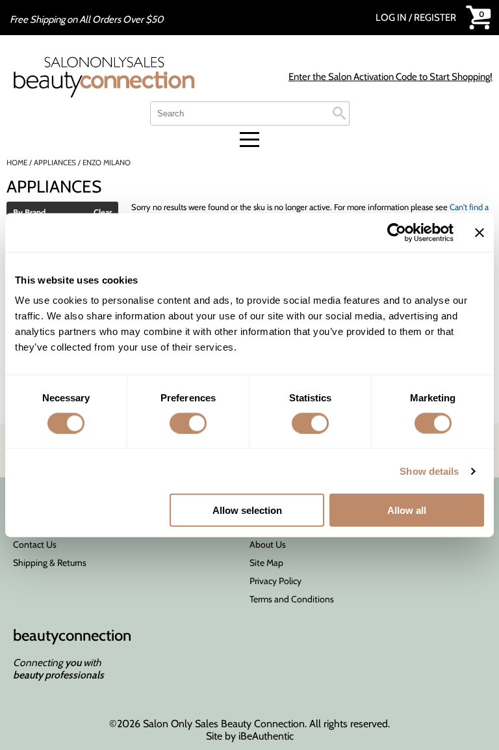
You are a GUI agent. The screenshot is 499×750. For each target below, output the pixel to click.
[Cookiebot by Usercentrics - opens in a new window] (397, 232)
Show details (429, 470)
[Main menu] (249, 140)
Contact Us (35, 544)
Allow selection (247, 510)
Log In (392, 17)
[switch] (188, 422)
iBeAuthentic (266, 736)
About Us (268, 544)
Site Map (266, 563)
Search (339, 113)
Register (435, 17)
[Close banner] (479, 232)
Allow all (406, 510)
